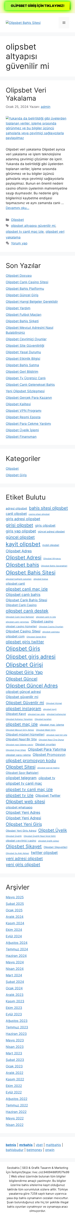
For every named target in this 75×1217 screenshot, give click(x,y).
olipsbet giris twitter (25, 641)
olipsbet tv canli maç (24, 783)
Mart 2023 (14, 1053)
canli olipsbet (16, 514)
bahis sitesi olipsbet (48, 508)
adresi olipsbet (16, 508)
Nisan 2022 (14, 1125)
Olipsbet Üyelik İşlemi (22, 430)
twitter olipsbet (44, 852)
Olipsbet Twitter (48, 796)
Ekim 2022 (14, 1086)
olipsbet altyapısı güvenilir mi (33, 226)
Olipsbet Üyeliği (14, 836)
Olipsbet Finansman (21, 437)
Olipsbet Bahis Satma (22, 365)
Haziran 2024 (16, 956)
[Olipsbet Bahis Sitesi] (23, 22)
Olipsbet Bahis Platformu (25, 289)
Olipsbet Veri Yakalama (26, 94)
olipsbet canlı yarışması (17, 622)
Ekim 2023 (14, 1008)
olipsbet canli (15, 583)
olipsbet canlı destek (27, 611)
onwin (49, 1150)
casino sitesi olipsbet (39, 514)
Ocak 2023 (14, 1066)
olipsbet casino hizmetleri (21, 626)
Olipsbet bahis (22, 565)
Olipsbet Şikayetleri (55, 847)
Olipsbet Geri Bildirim (22, 372)
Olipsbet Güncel (21, 678)
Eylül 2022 (14, 1092)
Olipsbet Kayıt (16, 714)
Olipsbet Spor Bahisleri (22, 773)
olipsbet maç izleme (52, 724)
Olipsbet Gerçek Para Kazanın (29, 398)
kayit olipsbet (23, 544)
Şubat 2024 (15, 982)
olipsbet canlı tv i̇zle (46, 617)
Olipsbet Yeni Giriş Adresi (21, 830)
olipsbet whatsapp (19, 807)
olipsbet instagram (23, 708)
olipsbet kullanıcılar (56, 714)
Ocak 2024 (14, 988)
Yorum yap (19, 243)
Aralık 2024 (14, 917)
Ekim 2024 (14, 930)
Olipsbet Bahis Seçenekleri (54, 566)
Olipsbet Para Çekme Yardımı (28, 424)
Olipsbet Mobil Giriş (46, 730)
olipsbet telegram (21, 778)
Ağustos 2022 (16, 1099)
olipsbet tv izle (19, 795)
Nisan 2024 (15, 969)
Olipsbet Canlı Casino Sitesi (27, 282)
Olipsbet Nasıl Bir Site (21, 739)
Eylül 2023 (14, 1014)
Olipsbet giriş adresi (31, 656)
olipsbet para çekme (18, 754)
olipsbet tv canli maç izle (25, 232)
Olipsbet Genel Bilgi (36, 637)
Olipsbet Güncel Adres (32, 686)
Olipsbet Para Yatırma (47, 749)
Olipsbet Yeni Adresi (23, 818)
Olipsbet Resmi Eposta (23, 417)
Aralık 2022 (14, 1073)
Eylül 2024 (14, 936)
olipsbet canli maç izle (27, 589)
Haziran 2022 (16, 1112)
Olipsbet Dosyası (19, 276)
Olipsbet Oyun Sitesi (16, 750)
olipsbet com (15, 636)
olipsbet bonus (40, 579)
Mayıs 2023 (15, 1040)
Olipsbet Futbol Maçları (23, 315)
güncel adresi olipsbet (51, 531)
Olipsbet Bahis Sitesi (30, 572)
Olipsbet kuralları (43, 719)
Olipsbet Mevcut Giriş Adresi (20, 730)
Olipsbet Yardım (18, 308)
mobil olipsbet (50, 545)
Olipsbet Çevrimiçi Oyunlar (26, 339)
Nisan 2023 (15, 1047)
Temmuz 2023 (17, 1027)
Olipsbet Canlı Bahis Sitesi (26, 600)
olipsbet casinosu (51, 632)
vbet (39, 1145)
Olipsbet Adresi (23, 557)
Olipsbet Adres (19, 551)
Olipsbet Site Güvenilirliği (25, 346)
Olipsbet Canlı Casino (21, 605)
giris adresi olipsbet (23, 519)
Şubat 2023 (15, 1060)
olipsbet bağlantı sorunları (19, 579)
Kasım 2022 (15, 1079)
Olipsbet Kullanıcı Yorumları (19, 719)
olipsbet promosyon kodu (31, 760)
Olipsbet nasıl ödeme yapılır (19, 744)
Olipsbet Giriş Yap (24, 672)
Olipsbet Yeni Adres (23, 812)
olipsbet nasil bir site (56, 735)
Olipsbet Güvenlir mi (25, 702)
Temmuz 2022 (17, 1105)
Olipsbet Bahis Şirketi (22, 321)
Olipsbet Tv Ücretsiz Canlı (26, 378)
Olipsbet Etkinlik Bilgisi (23, 359)
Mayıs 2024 (15, 962)
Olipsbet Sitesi (20, 767)
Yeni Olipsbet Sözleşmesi (25, 391)
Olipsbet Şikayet (24, 846)
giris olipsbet (45, 525)
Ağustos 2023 (17, 1021)
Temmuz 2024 (17, 949)
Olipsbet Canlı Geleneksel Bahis (30, 385)
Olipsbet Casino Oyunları (51, 626)
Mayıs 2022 (15, 1118)
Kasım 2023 (15, 1001)
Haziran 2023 (16, 1034)
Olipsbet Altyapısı (52, 558)
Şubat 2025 (15, 904)
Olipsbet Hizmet (54, 703)
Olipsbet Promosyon (49, 755)
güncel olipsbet (20, 537)
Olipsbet (17, 220)
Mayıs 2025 (15, 897)
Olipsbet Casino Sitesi (23, 631)
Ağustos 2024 (17, 943)
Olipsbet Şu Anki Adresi (17, 853)
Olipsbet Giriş (16, 475)
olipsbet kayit (50, 709)
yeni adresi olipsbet (24, 858)
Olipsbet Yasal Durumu (23, 352)
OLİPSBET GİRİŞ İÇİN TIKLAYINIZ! (37, 6)
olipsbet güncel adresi (23, 692)
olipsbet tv (46, 778)
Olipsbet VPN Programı (23, 411)
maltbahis (53, 1145)
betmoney (34, 1150)
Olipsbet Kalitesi (18, 404)
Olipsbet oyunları (45, 744)
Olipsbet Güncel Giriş (22, 295)
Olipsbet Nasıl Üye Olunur (51, 739)
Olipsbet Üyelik (52, 830)
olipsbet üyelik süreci (48, 841)
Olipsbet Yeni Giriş (24, 824)
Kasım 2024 (15, 923)
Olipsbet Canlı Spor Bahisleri (20, 617)
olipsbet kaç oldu (36, 714)
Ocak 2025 (14, 910)
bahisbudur (14, 1150)
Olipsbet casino (42, 621)
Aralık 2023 (14, 995)
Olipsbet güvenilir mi (22, 697)
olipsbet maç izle (22, 724)
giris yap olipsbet (21, 531)
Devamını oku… (17, 208)
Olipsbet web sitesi (25, 801)
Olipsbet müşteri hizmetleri (25, 734)
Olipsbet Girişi (24, 664)
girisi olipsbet (19, 525)
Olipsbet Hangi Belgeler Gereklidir (32, 302)
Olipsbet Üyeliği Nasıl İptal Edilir (40, 836)
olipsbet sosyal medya (48, 768)
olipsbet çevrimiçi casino (21, 840)
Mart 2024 (14, 975)
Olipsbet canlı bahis (23, 594)
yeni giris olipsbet (23, 864)
